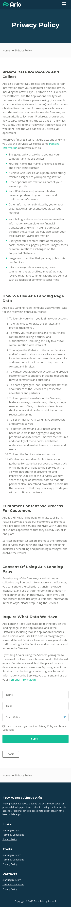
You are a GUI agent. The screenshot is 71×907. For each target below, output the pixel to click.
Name (9, 694)
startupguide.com (11, 830)
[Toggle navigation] (64, 4)
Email (9, 705)
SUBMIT (35, 739)
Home (6, 50)
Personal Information (22, 679)
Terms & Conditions (13, 834)
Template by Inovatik (45, 901)
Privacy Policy (46, 726)
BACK (11, 754)
